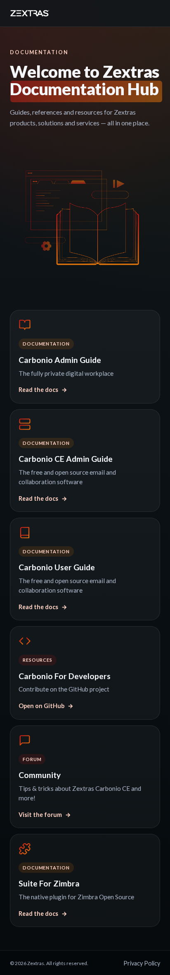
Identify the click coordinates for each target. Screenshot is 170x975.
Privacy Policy (141, 963)
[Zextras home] (30, 13)
